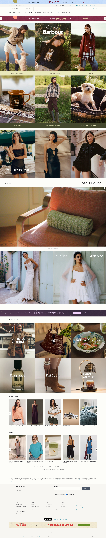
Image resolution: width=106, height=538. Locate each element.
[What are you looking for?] (90, 8)
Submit (86, 488)
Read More (11, 481)
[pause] (104, 188)
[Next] (105, 18)
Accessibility (29, 536)
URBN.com (35, 536)
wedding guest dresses (69, 479)
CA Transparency (23, 536)
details (22, 5)
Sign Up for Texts (81, 507)
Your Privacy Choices (48, 536)
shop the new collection (53, 248)
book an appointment (79, 305)
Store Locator (80, 502)
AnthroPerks (80, 505)
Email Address (56, 486)
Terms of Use (17, 536)
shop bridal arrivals (26, 305)
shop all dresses (53, 179)
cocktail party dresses (59, 479)
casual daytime (78, 479)
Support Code (40, 536)
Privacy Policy (67, 497)
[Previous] (1, 18)
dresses (30, 479)
